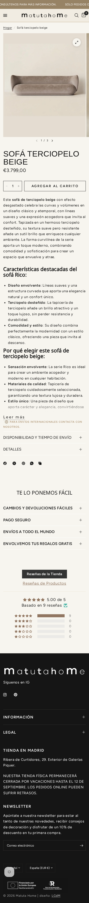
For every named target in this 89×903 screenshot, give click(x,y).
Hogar (7, 27)
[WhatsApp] (32, 463)
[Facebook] (5, 463)
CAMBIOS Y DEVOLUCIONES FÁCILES (38, 508)
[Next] (52, 140)
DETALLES (12, 449)
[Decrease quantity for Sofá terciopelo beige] (6, 186)
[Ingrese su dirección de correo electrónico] (81, 845)
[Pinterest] (24, 463)
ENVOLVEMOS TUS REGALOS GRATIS (37, 543)
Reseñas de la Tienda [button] (44, 574)
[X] (15, 463)
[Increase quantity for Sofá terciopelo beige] (18, 186)
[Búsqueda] (76, 15)
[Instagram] (8, 695)
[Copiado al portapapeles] (40, 463)
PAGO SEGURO (17, 520)
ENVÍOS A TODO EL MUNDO (29, 531)
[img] (44, 600)
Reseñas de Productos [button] (44, 583)
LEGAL (9, 732)
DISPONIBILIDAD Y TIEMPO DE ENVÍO (37, 437)
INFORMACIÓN (18, 717)
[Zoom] (77, 42)
